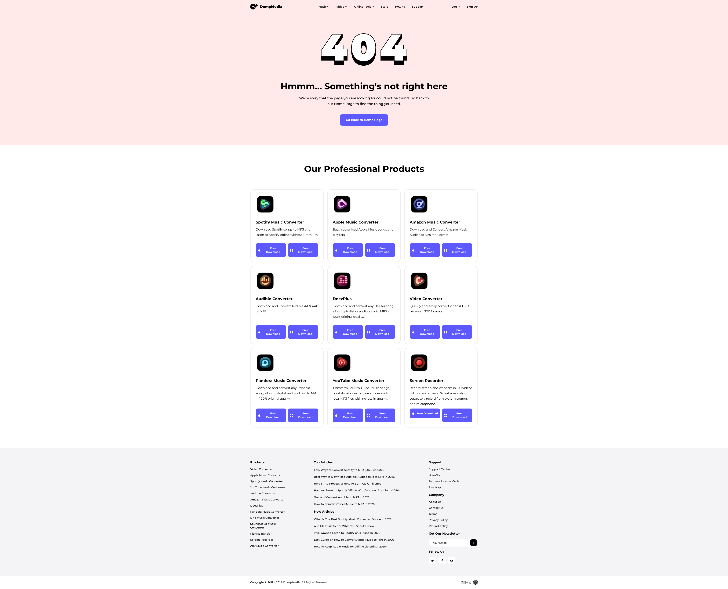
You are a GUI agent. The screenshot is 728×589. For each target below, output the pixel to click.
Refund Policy (438, 526)
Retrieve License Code (444, 481)
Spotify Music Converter (266, 481)
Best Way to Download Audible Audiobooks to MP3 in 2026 (354, 476)
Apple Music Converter (266, 475)
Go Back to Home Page (364, 120)
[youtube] (451, 560)
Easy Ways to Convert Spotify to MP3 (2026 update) (349, 470)
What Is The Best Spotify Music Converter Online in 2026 (352, 519)
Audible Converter (262, 493)
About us (435, 502)
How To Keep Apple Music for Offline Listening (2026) (350, 546)
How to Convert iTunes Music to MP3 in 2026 (344, 504)
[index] (266, 6)
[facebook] (442, 560)
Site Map (435, 487)
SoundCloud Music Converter (263, 525)
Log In (456, 6)
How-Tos (434, 475)
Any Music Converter (264, 545)
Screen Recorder (261, 539)
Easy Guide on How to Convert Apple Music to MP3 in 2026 (354, 539)
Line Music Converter (264, 517)
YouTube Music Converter (267, 487)
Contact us (436, 508)
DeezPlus (256, 505)
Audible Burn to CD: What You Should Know (344, 526)
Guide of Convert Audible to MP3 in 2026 (341, 497)
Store (384, 6)
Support (417, 6)
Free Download (273, 250)
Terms (433, 514)
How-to (400, 6)
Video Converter (261, 469)
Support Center (439, 469)
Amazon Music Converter (267, 499)
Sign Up (472, 6)
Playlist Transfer (261, 533)
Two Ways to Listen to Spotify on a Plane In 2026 (347, 533)
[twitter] (432, 560)
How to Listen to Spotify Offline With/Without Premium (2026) (357, 490)
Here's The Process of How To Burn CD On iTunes (347, 483)
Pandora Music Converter (267, 511)
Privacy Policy (438, 520)
